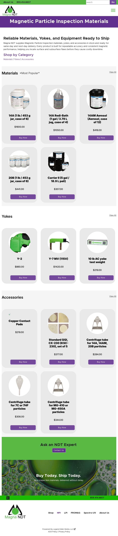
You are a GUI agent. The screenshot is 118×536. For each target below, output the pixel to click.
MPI (59, 513)
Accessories (28, 59)
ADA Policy (52, 532)
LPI (65, 513)
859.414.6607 (24, 2)
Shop (51, 513)
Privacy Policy (64, 532)
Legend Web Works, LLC (63, 529)
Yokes (17, 59)
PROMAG (75, 513)
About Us (8, 2)
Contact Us (59, 450)
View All (112, 72)
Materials (7, 59)
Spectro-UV (90, 513)
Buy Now (23, 138)
